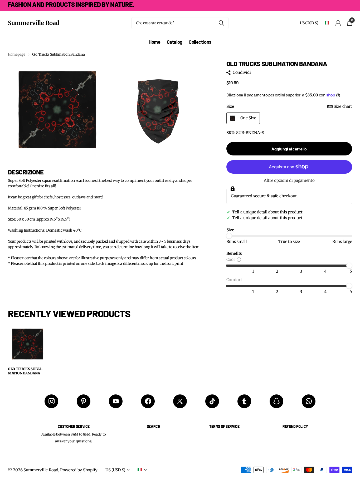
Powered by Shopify (79, 469)
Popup (239, 259)
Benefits (234, 253)
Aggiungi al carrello (289, 148)
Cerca (221, 23)
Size (289, 106)
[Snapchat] (276, 401)
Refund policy (295, 426)
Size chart (343, 106)
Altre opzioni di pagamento (289, 180)
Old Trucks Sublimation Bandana (25, 371)
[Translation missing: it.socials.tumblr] (244, 401)
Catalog (174, 42)
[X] (180, 401)
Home (154, 42)
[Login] (338, 23)
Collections (200, 42)
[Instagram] (51, 401)
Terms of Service (224, 426)
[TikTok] (212, 401)
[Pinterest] (83, 401)
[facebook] (148, 401)
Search (153, 426)
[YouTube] (116, 401)
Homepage (16, 54)
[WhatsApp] (308, 401)
